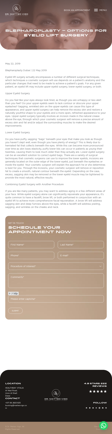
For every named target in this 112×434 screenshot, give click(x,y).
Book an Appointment (77, 10)
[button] (103, 425)
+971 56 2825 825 (13, 403)
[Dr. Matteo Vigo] (16, 10)
